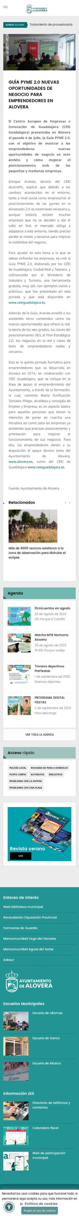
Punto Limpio (17, 774)
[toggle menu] (5, 7)
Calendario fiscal (45, 1128)
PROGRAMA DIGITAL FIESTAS (50, 700)
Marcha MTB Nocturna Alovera (51, 637)
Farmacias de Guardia (20, 928)
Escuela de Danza (45, 1038)
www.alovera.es (20, 461)
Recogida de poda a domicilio (49, 767)
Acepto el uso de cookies (39, 1210)
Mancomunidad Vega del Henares (29, 938)
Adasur (8, 959)
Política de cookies (41, 1204)
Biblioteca (55, 774)
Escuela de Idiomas (47, 1013)
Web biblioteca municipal (23, 906)
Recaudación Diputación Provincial (30, 917)
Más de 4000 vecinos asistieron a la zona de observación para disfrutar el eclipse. (37, 553)
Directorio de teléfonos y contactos (51, 1105)
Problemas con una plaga (25, 787)
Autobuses (37, 774)
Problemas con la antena (25, 781)
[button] (9, 1207)
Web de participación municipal (48, 1155)
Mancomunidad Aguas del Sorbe (28, 949)
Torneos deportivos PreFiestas (49, 669)
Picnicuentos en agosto (52, 608)
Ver (20, 856)
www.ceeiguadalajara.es (27, 302)
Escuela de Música (46, 1063)
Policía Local (17, 767)
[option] (39, 537)
